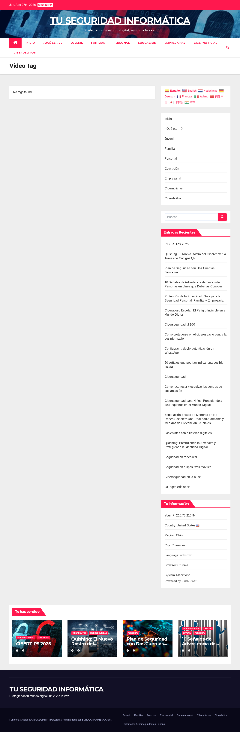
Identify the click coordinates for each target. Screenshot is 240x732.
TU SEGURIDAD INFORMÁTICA (120, 20)
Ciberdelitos (25, 52)
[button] (227, 47)
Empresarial (175, 42)
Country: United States (180, 525)
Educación (147, 42)
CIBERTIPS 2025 (177, 244)
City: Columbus (175, 545)
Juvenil (77, 42)
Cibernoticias (206, 42)
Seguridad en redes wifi (181, 457)
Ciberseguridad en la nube (183, 477)
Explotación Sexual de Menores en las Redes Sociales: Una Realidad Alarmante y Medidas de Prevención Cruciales (194, 419)
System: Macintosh (177, 575)
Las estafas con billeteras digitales (188, 433)
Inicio (30, 42)
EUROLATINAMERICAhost (96, 719)
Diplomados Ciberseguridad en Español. (144, 724)
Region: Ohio (174, 535)
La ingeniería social (178, 487)
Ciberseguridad (175, 376)
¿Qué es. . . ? (53, 42)
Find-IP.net (189, 581)
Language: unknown (178, 555)
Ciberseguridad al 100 (180, 324)
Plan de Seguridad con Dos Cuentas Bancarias (147, 643)
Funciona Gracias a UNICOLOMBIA (29, 719)
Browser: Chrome (176, 565)
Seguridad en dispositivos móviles (188, 467)
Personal (121, 42)
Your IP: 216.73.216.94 (180, 515)
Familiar (98, 42)
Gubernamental (185, 715)
